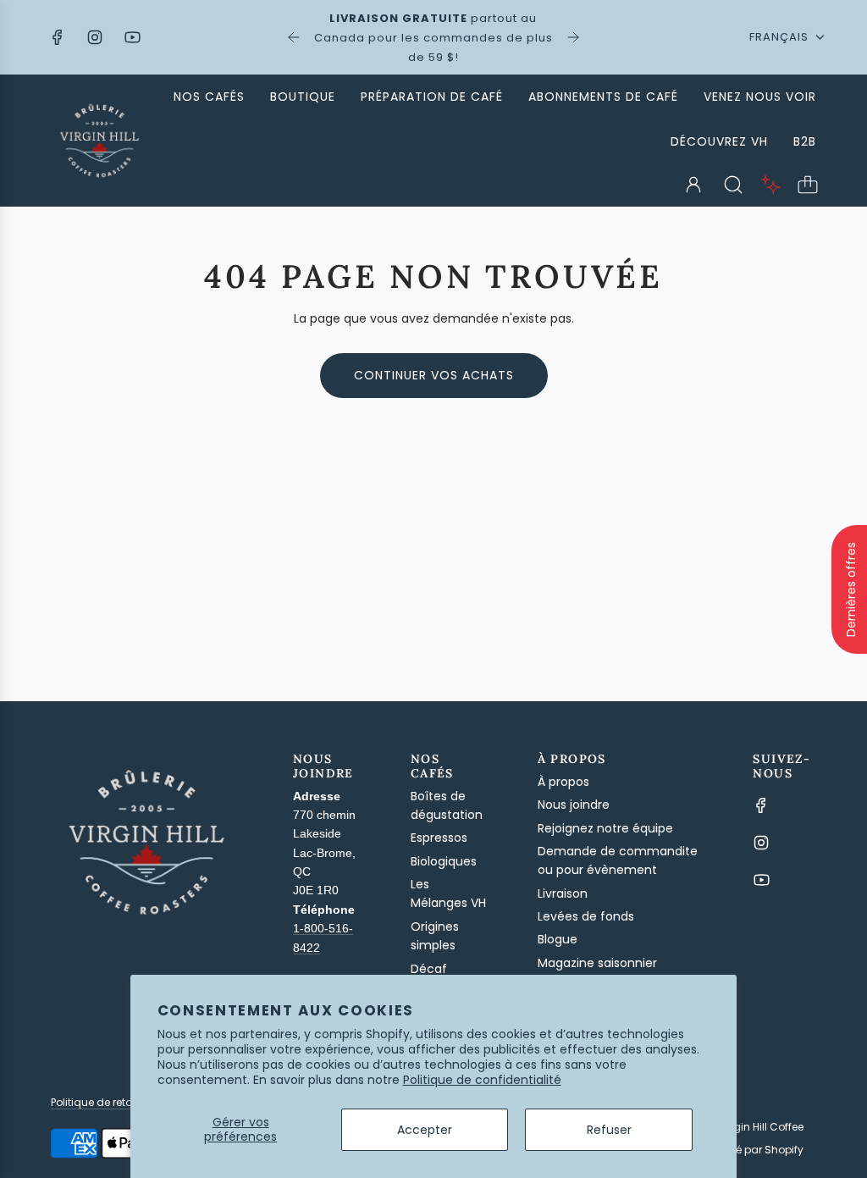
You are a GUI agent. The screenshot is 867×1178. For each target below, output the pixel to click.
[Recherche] (733, 184)
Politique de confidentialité (482, 1079)
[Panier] (807, 184)
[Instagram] (94, 37)
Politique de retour (96, 1102)
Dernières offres (850, 589)
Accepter (424, 1129)
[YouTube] (132, 37)
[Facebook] (57, 37)
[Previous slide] (293, 37)
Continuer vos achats (434, 375)
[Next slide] (573, 37)
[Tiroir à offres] (770, 184)
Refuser (609, 1129)
